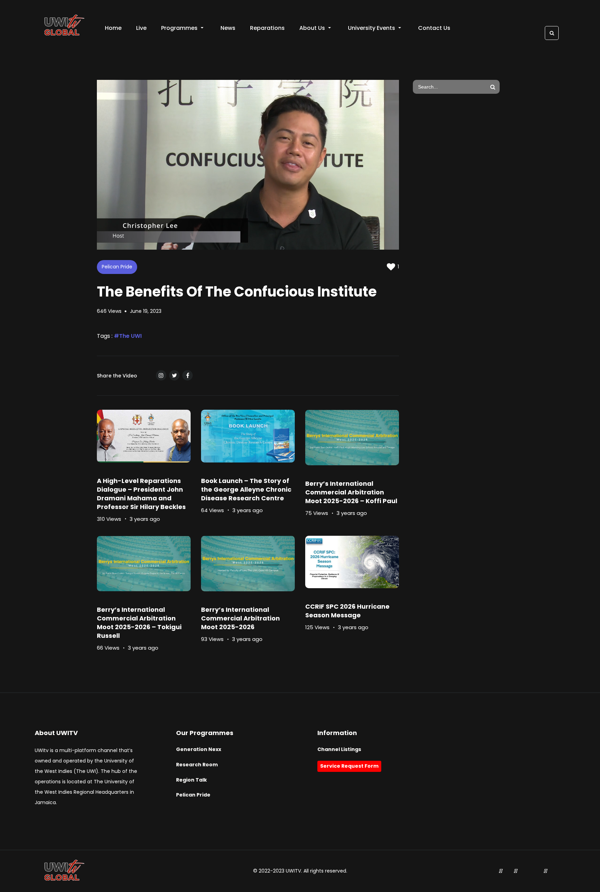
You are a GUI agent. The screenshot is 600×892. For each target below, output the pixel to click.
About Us (312, 28)
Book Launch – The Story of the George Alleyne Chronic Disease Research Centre (246, 489)
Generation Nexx (198, 749)
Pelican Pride (117, 266)
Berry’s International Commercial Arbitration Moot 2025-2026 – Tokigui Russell (139, 622)
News (227, 28)
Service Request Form (349, 765)
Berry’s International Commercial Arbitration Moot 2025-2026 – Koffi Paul (351, 492)
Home (113, 28)
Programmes (179, 28)
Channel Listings (339, 749)
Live (141, 28)
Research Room (197, 764)
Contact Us (434, 28)
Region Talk (191, 779)
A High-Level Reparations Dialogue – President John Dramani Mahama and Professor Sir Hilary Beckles (141, 493)
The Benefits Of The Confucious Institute (237, 291)
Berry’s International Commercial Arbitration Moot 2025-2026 (240, 618)
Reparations (267, 28)
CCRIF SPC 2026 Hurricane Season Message (347, 610)
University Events (371, 28)
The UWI (130, 336)
